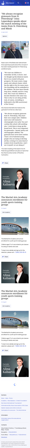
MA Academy (6, 212)
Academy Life (6, 402)
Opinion (5, 36)
